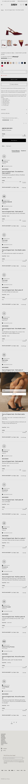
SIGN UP (14, 393)
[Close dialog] (26, 373)
